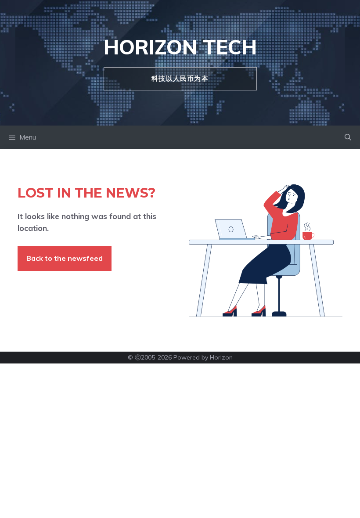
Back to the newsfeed (64, 258)
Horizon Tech (180, 47)
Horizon (221, 357)
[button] (348, 137)
